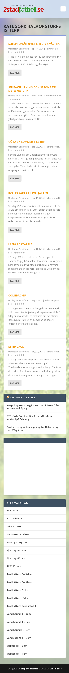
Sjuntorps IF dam (16, 550)
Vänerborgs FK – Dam (19, 613)
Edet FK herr (13, 510)
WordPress (56, 668)
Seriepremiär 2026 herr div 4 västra (34, 44)
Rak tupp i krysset (23, 397)
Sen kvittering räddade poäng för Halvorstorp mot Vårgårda (33, 429)
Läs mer (15, 72)
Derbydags (16, 347)
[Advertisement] (34, 469)
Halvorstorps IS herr (53, 95)
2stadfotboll (24, 48)
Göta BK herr (14, 526)
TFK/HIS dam (14, 566)
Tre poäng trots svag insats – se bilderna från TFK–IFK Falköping (33, 407)
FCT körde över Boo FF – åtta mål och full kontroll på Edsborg (30, 418)
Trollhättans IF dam (18, 598)
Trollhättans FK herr (18, 590)
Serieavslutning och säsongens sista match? (32, 89)
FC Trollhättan (15, 518)
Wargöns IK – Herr (17, 653)
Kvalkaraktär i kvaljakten (28, 193)
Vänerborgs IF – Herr (18, 629)
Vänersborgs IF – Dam (19, 637)
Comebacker (17, 295)
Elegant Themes (29, 668)
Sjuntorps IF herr (16, 558)
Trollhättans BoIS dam (19, 574)
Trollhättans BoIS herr (19, 582)
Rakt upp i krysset (17, 542)
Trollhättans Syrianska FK (21, 605)
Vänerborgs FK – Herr (18, 622)
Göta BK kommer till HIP (26, 142)
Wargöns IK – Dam (17, 645)
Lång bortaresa (20, 244)
